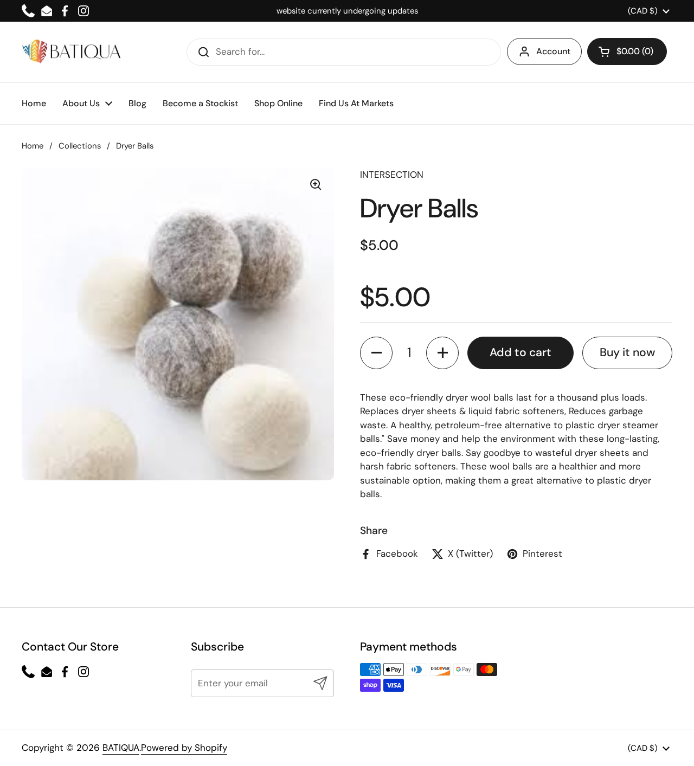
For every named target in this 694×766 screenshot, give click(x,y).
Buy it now (627, 352)
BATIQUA (120, 748)
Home (32, 145)
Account (553, 51)
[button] (627, 51)
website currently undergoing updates (347, 11)
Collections (80, 145)
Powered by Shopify (184, 748)
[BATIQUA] (71, 52)
